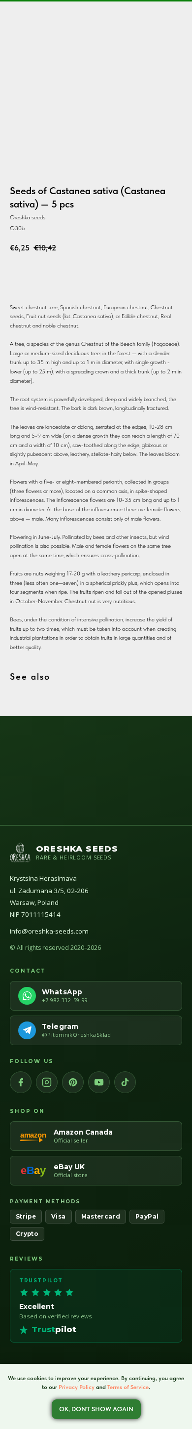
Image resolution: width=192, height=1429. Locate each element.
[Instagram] (47, 1082)
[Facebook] (21, 1082)
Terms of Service (128, 1387)
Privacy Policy (77, 1387)
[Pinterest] (73, 1082)
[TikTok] (125, 1082)
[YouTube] (99, 1082)
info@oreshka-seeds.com (49, 931)
